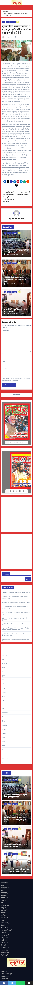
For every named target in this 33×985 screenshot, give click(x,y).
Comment (5, 330)
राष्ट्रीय (3, 742)
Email (4, 361)
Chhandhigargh (6, 974)
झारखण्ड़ (4, 692)
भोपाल (7, 22)
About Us (4, 971)
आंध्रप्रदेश (4, 655)
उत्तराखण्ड (4, 667)
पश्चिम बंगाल (5, 713)
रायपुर (3, 737)
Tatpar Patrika (10, 37)
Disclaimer (4, 979)
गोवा (3, 680)
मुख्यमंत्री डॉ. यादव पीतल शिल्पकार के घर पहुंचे (12, 624)
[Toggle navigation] (3, 3)
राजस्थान (4, 733)
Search (6, 574)
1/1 (7, 442)
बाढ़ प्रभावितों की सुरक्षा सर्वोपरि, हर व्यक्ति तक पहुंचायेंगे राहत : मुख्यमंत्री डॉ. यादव (16, 870)
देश (3, 22)
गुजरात (3, 676)
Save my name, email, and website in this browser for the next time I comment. (16, 379)
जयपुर (3, 688)
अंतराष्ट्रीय (4, 647)
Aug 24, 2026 (20, 254)
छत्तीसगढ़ (4, 684)
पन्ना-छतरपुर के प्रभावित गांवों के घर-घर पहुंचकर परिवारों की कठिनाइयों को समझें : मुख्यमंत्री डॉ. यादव (15, 629)
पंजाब (3, 709)
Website (4, 369)
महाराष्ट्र (4, 729)
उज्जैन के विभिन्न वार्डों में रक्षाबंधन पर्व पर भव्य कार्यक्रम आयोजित (15, 310)
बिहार (3, 717)
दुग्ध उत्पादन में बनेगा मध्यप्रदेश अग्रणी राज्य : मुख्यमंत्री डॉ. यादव (16, 592)
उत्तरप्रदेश (4, 663)
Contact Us (5, 976)
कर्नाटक (4, 671)
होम (17, 22)
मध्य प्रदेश (13, 22)
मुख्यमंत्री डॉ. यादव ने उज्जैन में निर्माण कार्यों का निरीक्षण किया (15, 640)
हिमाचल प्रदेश (5, 758)
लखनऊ (3, 746)
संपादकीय (3, 948)
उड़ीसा (3, 659)
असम (3, 651)
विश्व (3, 750)
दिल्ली (3, 700)
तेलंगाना (3, 696)
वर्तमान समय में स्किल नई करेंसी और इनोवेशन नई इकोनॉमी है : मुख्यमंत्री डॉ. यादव (15, 279)
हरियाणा (4, 754)
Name (4, 354)
